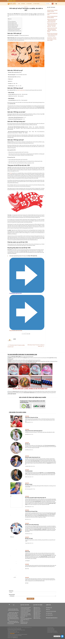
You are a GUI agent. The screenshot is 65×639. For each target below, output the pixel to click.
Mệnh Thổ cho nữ (37, 617)
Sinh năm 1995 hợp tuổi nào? (12, 27)
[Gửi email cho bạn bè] (26, 334)
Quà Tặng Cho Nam (49, 615)
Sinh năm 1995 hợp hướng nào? (13, 26)
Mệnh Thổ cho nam (37, 618)
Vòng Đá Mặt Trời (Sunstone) (26, 614)
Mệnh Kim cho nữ (37, 607)
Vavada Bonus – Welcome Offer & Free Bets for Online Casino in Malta (51, 39)
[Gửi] (52, 3)
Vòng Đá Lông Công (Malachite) (26, 618)
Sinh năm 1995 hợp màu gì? (12, 23)
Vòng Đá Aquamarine (24, 612)
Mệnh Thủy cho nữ (37, 609)
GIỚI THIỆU (19, 627)
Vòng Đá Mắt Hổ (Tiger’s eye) (26, 609)
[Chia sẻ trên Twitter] (24, 334)
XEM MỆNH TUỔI (49, 607)
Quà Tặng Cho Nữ (49, 613)
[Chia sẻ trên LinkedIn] (29, 334)
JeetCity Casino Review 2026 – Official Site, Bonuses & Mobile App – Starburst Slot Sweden (52, 30)
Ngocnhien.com (15, 637)
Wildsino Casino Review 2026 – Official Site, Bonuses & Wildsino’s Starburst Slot (52, 20)
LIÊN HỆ (23, 627)
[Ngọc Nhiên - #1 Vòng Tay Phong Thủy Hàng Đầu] (12, 4)
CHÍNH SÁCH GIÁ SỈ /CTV (28, 627)
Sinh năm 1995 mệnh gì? (12, 21)
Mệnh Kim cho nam (37, 608)
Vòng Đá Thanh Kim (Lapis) (25, 613)
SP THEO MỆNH (29, 3)
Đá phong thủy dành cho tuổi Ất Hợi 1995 (14, 30)
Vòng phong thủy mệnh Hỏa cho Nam (15, 330)
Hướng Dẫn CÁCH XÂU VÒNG (51, 611)
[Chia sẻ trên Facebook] (22, 334)
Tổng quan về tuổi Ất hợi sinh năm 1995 (14, 28)
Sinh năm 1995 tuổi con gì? (12, 22)
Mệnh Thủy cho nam (37, 611)
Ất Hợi (11, 173)
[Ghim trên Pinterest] (27, 334)
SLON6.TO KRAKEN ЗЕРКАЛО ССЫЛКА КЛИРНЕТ (52, 17)
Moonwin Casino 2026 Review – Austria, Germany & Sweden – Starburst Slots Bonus (52, 34)
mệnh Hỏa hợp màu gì (21, 90)
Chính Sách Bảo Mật (50, 627)
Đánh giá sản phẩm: (12, 594)
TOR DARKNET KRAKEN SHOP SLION (52, 14)
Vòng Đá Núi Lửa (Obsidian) (25, 611)
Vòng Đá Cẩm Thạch (24, 622)
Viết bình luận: (11, 590)
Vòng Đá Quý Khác (24, 623)
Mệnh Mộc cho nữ (37, 612)
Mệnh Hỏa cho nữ (37, 614)
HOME (19, 3)
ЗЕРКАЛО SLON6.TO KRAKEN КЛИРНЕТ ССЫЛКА (52, 11)
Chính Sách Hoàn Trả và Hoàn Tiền (52, 632)
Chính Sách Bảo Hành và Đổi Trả (52, 631)
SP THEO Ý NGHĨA (36, 3)
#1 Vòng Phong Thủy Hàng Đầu (13, 627)
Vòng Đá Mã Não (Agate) (25, 608)
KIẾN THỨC (48, 609)
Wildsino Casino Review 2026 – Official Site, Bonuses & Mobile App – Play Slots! (52, 25)
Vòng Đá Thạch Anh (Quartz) (26, 607)
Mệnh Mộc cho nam (37, 613)
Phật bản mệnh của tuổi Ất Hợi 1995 (13, 29)
